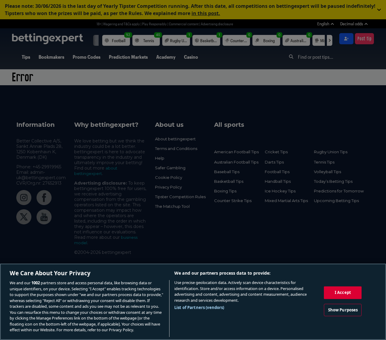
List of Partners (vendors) (199, 307)
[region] (193, 302)
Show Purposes (343, 310)
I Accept (343, 292)
